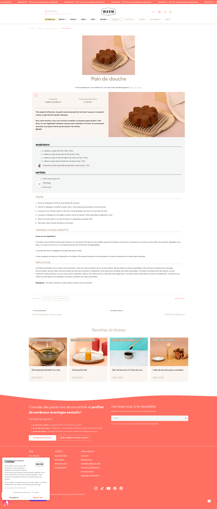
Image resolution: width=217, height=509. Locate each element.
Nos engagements (60, 468)
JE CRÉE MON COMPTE (42, 438)
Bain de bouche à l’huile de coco (127, 370)
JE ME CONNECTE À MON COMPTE (74, 438)
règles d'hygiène (135, 88)
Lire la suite (37, 377)
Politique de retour (87, 472)
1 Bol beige (46, 183)
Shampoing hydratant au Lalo (46, 370)
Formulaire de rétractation (90, 476)
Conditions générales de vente (90, 464)
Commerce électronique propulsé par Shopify (67, 494)
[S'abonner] (185, 418)
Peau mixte (48, 298)
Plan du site (84, 456)
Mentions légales (86, 460)
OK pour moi (38, 498)
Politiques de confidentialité (90, 468)
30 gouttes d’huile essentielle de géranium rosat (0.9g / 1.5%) (66, 165)
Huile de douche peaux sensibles (168, 370)
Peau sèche (62, 298)
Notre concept (59, 460)
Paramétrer (14, 498)
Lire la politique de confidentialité (15, 488)
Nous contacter (34, 456)
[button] (4, 505)
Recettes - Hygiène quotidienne (47, 28)
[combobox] (56, 11)
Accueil (31, 28)
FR (153, 12)
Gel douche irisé (79, 370)
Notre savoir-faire (61, 464)
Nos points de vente (61, 456)
